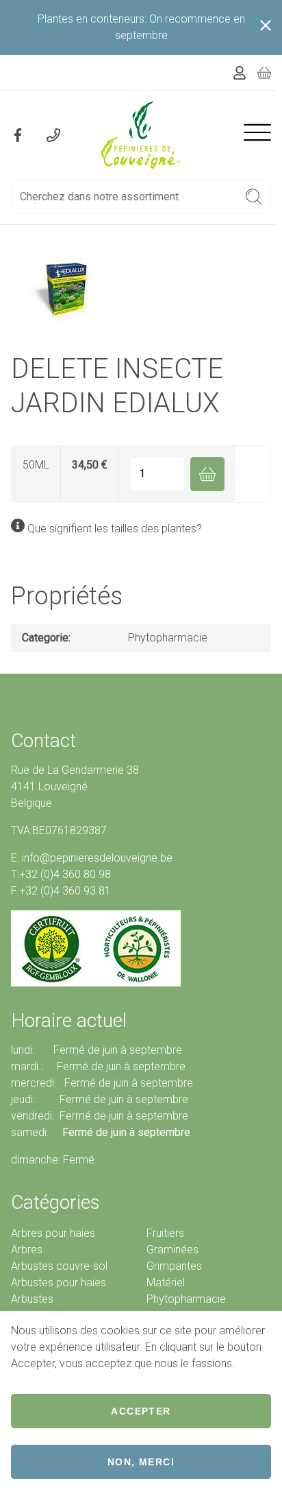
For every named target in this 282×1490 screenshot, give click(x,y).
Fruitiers (165, 1233)
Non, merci (141, 1461)
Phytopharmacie (167, 637)
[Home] (141, 135)
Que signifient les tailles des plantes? (114, 528)
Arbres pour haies (53, 1233)
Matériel (165, 1282)
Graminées (172, 1249)
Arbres (26, 1249)
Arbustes (32, 1298)
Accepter (140, 1411)
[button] (254, 197)
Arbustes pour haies (58, 1282)
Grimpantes (174, 1266)
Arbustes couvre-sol (59, 1266)
